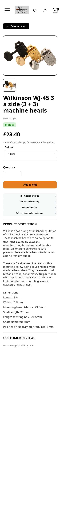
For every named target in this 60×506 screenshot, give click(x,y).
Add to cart (30, 184)
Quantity (9, 167)
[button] (30, 119)
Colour (9, 147)
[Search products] (35, 10)
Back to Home (16, 26)
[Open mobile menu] (7, 10)
